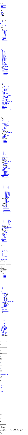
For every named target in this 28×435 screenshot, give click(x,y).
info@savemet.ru (2, 12)
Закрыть (1, 414)
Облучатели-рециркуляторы (5, 256)
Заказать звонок (5, 25)
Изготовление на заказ (3, 5)
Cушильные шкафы (4, 246)
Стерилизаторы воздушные (5, 254)
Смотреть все (3, 248)
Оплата (2, 6)
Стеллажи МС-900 (4, 249)
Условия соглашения (3, 386)
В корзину (1, 371)
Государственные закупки (3, 8)
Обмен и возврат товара (3, 7)
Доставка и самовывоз (3, 384)
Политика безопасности (3, 385)
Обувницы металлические (4, 247)
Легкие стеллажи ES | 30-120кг (5, 251)
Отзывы (2, 257)
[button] (1, 25)
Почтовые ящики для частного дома (5, 253)
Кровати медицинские (4, 255)
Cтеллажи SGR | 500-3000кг (5, 250)
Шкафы (2, 391)
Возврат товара (2, 387)
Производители (2, 388)
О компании (2, 21)
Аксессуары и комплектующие (4, 259)
